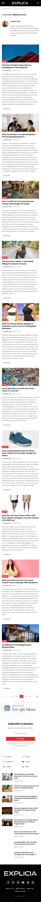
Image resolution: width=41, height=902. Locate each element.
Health (5, 447)
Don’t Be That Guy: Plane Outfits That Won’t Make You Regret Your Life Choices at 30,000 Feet (20, 517)
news (5, 61)
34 (25, 696)
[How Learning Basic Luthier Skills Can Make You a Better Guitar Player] (7, 810)
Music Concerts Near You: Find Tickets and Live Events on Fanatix (26, 833)
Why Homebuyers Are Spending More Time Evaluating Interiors (18, 135)
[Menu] (3, 3)
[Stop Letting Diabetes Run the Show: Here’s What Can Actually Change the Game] (20, 439)
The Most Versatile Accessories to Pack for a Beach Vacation (26, 787)
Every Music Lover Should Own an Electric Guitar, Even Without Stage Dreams (26, 822)
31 (13, 696)
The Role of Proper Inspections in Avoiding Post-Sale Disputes (16, 66)
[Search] (38, 3)
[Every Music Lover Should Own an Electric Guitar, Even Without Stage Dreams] (7, 822)
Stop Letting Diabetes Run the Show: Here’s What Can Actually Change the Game (19, 453)
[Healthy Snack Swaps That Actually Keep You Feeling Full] (7, 855)
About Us (30, 888)
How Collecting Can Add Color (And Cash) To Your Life (18, 389)
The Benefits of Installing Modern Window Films (17, 646)
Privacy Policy (18, 745)
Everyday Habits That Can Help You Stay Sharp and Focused (25, 843)
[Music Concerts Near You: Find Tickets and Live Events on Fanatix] (7, 834)
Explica (4, 9)
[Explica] (20, 3)
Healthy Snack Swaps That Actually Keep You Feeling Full (25, 853)
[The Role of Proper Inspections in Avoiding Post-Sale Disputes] (20, 54)
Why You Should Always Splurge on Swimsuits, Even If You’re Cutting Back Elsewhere (19, 326)
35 (30, 696)
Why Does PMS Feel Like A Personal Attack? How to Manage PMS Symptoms (20, 581)
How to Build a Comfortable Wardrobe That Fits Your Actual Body (25, 776)
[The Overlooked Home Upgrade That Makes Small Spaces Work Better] (7, 799)
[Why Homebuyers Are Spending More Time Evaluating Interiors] (20, 123)
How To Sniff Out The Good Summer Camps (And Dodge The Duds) (18, 202)
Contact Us (10, 888)
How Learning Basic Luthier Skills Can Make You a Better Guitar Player (26, 810)
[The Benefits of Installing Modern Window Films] (20, 633)
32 (17, 696)
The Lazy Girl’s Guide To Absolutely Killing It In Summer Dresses (17, 262)
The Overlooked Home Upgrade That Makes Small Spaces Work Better (25, 798)
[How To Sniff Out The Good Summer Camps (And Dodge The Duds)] (20, 190)
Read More (7, 108)
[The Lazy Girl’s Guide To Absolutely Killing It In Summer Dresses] (20, 250)
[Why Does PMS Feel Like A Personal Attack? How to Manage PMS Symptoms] (20, 569)
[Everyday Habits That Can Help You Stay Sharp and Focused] (7, 844)
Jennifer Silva (15, 21)
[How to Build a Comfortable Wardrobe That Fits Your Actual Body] (7, 776)
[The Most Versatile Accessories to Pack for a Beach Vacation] (7, 788)
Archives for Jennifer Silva (13, 9)
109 (37, 696)
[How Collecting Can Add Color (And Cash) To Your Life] (20, 377)
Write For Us (20, 888)
